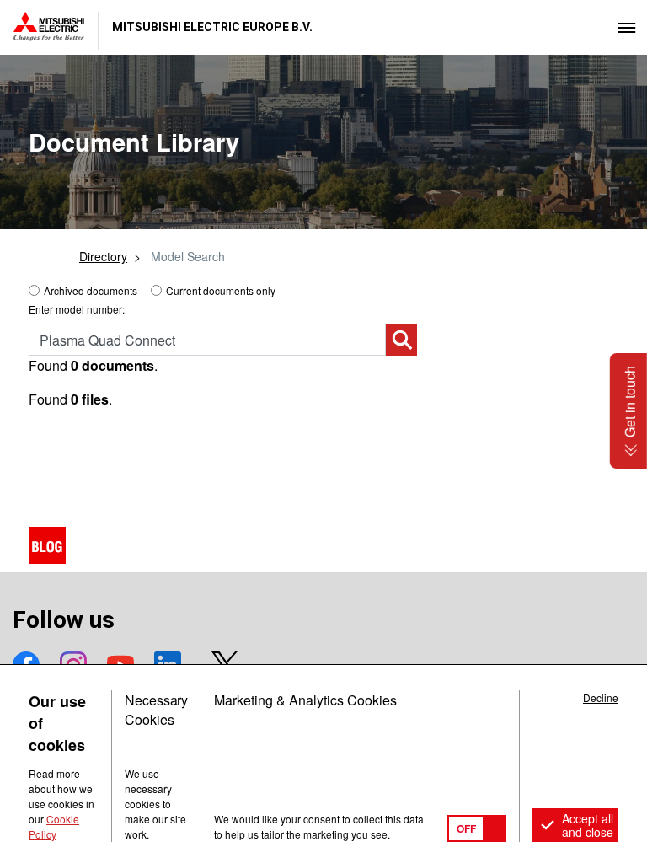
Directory (103, 256)
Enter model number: (77, 309)
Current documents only (220, 290)
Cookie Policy (54, 826)
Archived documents (90, 290)
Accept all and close (587, 825)
